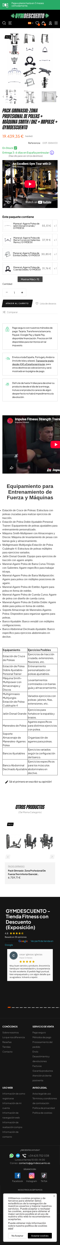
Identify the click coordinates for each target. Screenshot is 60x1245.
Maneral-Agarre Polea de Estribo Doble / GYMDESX (26, 254)
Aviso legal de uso (41, 1093)
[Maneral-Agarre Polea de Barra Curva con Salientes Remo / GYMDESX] (7, 239)
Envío (35, 1051)
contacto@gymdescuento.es (34, 1163)
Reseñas (7, 1042)
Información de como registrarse (13, 1096)
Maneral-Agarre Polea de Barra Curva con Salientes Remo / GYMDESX (26, 240)
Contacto (7, 1051)
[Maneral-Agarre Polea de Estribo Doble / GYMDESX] (7, 254)
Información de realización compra (12, 1124)
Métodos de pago (41, 1037)
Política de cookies (42, 1112)
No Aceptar (17, 1235)
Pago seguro (39, 1032)
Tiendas (6, 1046)
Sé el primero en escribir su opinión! (28, 782)
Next (56, 96)
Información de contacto (10, 1134)
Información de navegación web (11, 1115)
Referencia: (34, 142)
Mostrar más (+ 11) (30, 279)
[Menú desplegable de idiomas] (30, 23)
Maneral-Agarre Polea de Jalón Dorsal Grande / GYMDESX (26, 225)
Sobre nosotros (10, 1032)
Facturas (37, 1065)
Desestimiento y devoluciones (41, 1059)
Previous (3, 96)
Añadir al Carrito (17, 303)
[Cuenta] (50, 23)
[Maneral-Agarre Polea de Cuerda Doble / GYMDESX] (7, 268)
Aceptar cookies (39, 1235)
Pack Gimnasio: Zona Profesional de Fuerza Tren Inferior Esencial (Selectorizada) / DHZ (27, 872)
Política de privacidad (43, 1107)
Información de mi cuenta (11, 1105)
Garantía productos (42, 1070)
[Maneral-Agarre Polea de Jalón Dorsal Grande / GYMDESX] (7, 225)
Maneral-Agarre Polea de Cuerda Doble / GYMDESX (27, 268)
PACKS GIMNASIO (16, 866)
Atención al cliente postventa (42, 1078)
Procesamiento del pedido (42, 1044)
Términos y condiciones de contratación (44, 1101)
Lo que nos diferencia (13, 1037)
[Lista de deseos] (37, 23)
